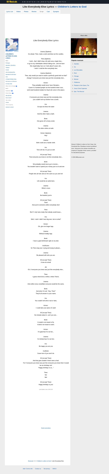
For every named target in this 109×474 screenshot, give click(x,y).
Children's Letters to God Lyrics (11, 56)
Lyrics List (9, 11)
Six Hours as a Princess (11, 81)
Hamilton (76, 64)
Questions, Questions (10, 65)
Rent (75, 73)
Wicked (76, 79)
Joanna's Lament (10, 107)
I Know (7, 102)
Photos (26, 11)
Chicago (76, 76)
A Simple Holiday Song (11, 79)
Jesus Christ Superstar (80, 88)
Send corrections (46, 428)
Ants (7, 76)
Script (41, 11)
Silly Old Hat (8, 95)
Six (75, 67)
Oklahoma (77, 82)
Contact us (38, 468)
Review (34, 11)
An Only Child (9, 83)
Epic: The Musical (79, 91)
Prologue (8, 63)
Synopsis (56, 11)
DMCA (54, 468)
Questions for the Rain (11, 74)
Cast (48, 11)
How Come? (8, 97)
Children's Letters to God (72, 6)
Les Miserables (78, 70)
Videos (18, 11)
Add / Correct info (28, 468)
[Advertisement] (37, 27)
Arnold (7, 70)
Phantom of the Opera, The (81, 85)
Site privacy (47, 468)
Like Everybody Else (10, 72)
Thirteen (7, 67)
